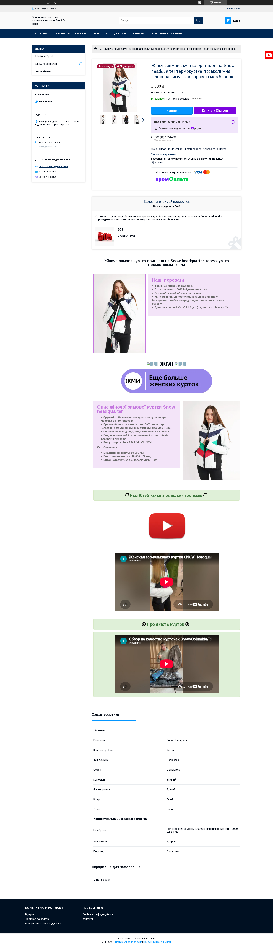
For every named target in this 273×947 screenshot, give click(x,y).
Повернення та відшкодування (43, 923)
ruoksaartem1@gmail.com (53, 166)
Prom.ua (154, 938)
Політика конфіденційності (98, 914)
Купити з (208, 110)
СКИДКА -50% (126, 235)
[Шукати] (198, 20)
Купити (172, 110)
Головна (41, 33)
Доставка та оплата (129, 33)
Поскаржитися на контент (128, 942)
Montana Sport (44, 56)
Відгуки (29, 914)
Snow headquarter (46, 63)
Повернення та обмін (166, 33)
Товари (59, 33)
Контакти (101, 33)
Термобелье (43, 71)
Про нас (81, 33)
